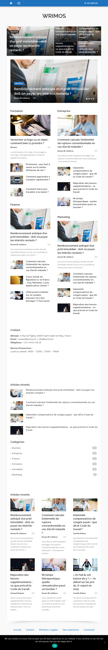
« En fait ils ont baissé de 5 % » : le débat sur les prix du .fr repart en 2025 (84, 582)
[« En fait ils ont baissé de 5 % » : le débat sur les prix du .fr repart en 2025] (85, 564)
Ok (54, 646)
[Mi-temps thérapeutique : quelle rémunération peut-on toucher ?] (54, 564)
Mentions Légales (48, 629)
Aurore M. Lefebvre (22, 98)
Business (16, 447)
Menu (18, 3)
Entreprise (17, 453)
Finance (14, 32)
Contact (30, 629)
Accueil (17, 629)
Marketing (17, 474)
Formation (17, 463)
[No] (104, 642)
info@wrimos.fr (46, 339)
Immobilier (17, 469)
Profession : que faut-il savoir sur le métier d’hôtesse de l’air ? (38, 167)
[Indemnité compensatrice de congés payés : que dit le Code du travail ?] (85, 504)
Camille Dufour (79, 533)
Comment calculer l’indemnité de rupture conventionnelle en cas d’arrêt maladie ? (76, 143)
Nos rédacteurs (71, 629)
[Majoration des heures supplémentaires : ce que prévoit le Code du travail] (22, 564)
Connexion (89, 629)
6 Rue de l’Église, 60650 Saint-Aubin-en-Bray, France (45, 335)
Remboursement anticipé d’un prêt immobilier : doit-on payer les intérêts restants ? (29, 237)
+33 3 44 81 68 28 (32, 342)
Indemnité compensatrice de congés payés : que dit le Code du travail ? (89, 31)
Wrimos (54, 16)
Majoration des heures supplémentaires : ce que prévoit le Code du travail (65, 46)
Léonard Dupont (17, 593)
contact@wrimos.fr (27, 339)
